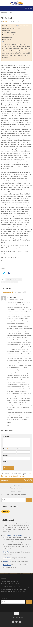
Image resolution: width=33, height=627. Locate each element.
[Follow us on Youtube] (30, 480)
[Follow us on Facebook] (25, 480)
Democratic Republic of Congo (13, 279)
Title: (3, 26)
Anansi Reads (7, 558)
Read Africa (6, 552)
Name (5, 449)
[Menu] (30, 8)
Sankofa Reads (7, 561)
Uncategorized (6, 13)
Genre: (4, 30)
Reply (8, 425)
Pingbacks (21, 292)
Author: (4, 28)
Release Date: (6, 37)
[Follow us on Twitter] (27, 480)
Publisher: (5, 35)
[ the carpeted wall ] (12, 583)
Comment (6, 436)
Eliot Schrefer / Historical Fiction (10, 282)
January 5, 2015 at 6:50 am (15, 299)
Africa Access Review (9, 523)
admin (5, 21)
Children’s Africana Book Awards (12, 535)
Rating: (5, 461)
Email (19, 449)
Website (5, 455)
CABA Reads (7, 565)
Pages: (4, 39)
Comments (8, 292)
